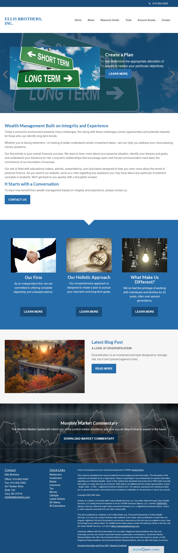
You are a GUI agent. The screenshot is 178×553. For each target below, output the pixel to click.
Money (53, 492)
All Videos (55, 502)
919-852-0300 (160, 3)
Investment (56, 478)
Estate (53, 481)
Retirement (56, 474)
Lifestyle (54, 495)
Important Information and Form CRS (93, 545)
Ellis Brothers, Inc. (23, 21)
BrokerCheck (138, 469)
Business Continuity (118, 545)
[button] (90, 20)
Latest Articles (57, 498)
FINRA (159, 503)
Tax (52, 488)
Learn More (118, 74)
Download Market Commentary (89, 438)
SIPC (165, 503)
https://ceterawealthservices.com (125, 526)
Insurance (55, 485)
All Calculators (57, 505)
